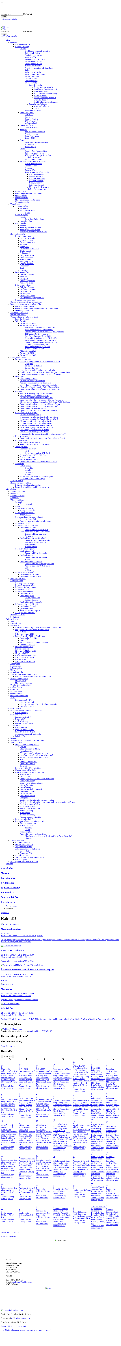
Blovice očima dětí (22, 649)
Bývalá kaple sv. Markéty (43, 87)
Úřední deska (15, 493)
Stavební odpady (26, 259)
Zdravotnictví (15, 725)
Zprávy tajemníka (26, 504)
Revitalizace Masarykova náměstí (32, 381)
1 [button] (91, 1065)
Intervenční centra (26, 785)
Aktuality (23, 276)
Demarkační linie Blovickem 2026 (97, 1214)
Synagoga (28, 168)
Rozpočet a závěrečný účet (25, 300)
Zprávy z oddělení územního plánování (39, 564)
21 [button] (74, 1158)
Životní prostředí (21, 447)
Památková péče (31, 547)
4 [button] (19, 1095)
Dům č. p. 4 (29, 117)
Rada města (24, 208)
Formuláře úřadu (16, 581)
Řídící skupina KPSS (28, 823)
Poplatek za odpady (27, 240)
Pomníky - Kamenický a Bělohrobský (39, 68)
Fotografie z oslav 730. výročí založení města (32, 630)
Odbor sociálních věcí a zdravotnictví (29, 517)
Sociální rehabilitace (27, 806)
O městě (13, 42)
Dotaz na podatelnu (17, 615)
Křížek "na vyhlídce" (32, 121)
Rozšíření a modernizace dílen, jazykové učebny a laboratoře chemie (45, 372)
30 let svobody (20, 632)
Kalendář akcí (15, 623)
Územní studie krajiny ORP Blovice (38, 453)
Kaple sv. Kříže (30, 57)
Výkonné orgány (21, 206)
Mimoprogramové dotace (24, 310)
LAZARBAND (79, 1066)
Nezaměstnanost (26, 751)
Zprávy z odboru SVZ (28, 519)
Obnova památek (21, 436)
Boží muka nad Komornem (35, 132)
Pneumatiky (24, 266)
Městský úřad (11, 489)
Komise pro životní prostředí (30, 228)
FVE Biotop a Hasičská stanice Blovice (34, 430)
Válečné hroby (30, 545)
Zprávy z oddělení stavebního (36, 557)
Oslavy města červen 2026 (25, 662)
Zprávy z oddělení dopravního (36, 553)
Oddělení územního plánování (31, 562)
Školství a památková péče (30, 611)
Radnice (28, 70)
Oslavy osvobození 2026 (24, 657)
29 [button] (37, 1066)
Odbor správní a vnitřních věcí (26, 525)
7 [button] (73, 1097)
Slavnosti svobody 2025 (24, 647)
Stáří (21, 759)
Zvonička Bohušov (41, 100)
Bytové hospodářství (22, 285)
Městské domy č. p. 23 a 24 (35, 59)
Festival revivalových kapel (30, 442)
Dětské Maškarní (97, 1217)
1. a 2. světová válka (41, 106)
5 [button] (36, 1096)
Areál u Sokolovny (22, 721)
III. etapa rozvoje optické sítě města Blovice (36, 421)
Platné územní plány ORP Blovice (37, 566)
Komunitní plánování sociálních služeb (29, 821)
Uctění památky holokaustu (25, 655)
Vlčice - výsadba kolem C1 (30, 459)
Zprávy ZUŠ (24, 851)
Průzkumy (28, 838)
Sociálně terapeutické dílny (30, 804)
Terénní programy (26, 811)
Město (8, 40)
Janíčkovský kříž (31, 123)
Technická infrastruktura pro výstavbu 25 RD (41, 342)
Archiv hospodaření (27, 281)
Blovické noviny (21, 713)
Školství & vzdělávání (23, 359)
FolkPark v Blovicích (27, 1159)
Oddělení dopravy (31, 600)
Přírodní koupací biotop (28, 379)
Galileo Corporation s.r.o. (20, 1318)
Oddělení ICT (20, 506)
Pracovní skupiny (26, 825)
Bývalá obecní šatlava (33, 110)
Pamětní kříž (29, 145)
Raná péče (24, 798)
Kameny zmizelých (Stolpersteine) (37, 172)
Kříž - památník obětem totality (45, 93)
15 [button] (92, 1121)
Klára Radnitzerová (36, 185)
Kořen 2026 (5, 1069)
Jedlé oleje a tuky (26, 257)
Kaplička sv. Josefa (41, 91)
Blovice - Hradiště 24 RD (34, 349)
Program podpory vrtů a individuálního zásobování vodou (36, 308)
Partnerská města (21, 198)
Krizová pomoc (25, 787)
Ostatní (36, 108)
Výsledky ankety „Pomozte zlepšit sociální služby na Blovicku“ (48, 836)
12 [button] (37, 1122)
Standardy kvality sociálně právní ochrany (35, 521)
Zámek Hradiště (31, 79)
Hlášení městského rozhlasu (20, 483)
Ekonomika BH (26, 291)
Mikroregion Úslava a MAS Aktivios (24, 862)
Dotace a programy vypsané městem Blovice (27, 304)
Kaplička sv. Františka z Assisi (45, 89)
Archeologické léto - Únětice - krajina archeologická (80, 1070)
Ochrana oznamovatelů (19, 696)
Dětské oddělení (21, 728)
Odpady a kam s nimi (23, 236)
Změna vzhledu (7, 1326)
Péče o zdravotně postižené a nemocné (34, 753)
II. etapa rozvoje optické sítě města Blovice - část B (39, 419)
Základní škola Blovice (23, 847)
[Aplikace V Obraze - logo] (11, 1029)
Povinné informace (17, 496)
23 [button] (107, 1153)
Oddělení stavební (26, 555)
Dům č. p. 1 (29, 115)
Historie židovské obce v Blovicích (33, 162)
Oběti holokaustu (31, 166)
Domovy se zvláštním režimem (31, 783)
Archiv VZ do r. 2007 (28, 355)
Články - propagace (27, 242)
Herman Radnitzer (36, 176)
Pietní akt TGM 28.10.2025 (25, 651)
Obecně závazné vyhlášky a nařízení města (26, 302)
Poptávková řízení (22, 319)
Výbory (27, 213)
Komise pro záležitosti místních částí (33, 232)
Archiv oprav (25, 293)
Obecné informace (27, 706)
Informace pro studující (33, 366)
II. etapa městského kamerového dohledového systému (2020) (43, 434)
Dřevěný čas (58, 1084)
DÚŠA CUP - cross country (96, 1127)
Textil (22, 268)
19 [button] (37, 1157)
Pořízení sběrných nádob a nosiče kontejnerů (36, 476)
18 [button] (20, 1156)
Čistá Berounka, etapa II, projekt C (38, 336)
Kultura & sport (21, 440)
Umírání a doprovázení (28, 762)
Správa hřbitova (16, 687)
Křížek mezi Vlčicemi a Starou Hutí (38, 155)
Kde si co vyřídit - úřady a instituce (28, 768)
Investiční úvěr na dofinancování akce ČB (40, 340)
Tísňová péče (25, 813)
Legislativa (24, 270)
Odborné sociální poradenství (31, 789)
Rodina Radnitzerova (37, 179)
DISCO (94, 1157)
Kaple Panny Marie (32, 136)
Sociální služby (16, 742)
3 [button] (1, 1096)
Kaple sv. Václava (31, 119)
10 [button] (2, 1122)
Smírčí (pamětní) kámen (33, 159)
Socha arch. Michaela (33, 72)
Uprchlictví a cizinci (27, 764)
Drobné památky (31, 83)
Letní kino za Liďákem (62, 1069)
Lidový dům (7, 868)
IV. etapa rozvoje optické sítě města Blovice (36, 423)
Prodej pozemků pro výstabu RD (32, 298)
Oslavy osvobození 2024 (24, 634)
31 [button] (74, 1063)
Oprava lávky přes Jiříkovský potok (33, 408)
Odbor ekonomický (22, 523)
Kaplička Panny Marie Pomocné (46, 102)
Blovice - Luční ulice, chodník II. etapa (34, 396)
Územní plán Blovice (18, 315)
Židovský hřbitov (31, 81)
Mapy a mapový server (19, 679)
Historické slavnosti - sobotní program (34, 642)
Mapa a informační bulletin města (27, 200)
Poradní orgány (21, 223)
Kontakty (28, 474)
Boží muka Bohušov (32, 53)
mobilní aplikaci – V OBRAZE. (40, 1031)
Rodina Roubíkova (36, 181)
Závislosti (23, 766)
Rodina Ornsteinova (36, 174)
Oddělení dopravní (27, 551)
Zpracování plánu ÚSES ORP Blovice (34, 455)
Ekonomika (24, 245)
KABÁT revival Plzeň (81, 1125)
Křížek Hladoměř (40, 96)
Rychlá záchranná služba (24, 730)
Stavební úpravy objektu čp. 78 (36, 345)
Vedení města (15, 204)
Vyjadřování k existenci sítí (20, 685)
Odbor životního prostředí (24, 508)
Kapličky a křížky (36, 85)
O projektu (29, 364)
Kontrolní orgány (21, 215)
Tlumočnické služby (27, 815)
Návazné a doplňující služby (30, 817)
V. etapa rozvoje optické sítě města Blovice (36, 425)
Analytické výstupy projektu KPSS (33, 834)
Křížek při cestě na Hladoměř (45, 98)
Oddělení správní (26, 608)
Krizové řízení (15, 670)
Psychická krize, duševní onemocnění (34, 757)
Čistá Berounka (25, 466)
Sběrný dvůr (24, 247)
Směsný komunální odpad (29, 249)
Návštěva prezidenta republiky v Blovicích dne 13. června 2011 (39, 628)
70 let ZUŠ (24, 640)
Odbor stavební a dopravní (25, 549)
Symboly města (21, 196)
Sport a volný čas (16, 715)
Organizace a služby (13, 708)
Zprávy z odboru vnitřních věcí (36, 530)
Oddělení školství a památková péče (33, 538)
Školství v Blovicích (18, 840)
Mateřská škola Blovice (24, 845)
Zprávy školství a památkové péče (37, 540)
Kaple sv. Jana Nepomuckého (36, 151)
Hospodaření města (17, 234)
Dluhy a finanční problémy (30, 749)
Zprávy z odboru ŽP (27, 511)
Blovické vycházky (26, 1098)
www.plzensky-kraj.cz (9, 1236)
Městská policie (16, 668)
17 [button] (2, 1157)
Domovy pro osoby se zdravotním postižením (37, 779)
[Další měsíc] (13, 1056)
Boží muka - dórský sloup (34, 153)
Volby (12, 698)
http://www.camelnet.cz (10, 1232)
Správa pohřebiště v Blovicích (36, 542)
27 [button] (2, 1066)
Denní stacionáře (26, 776)
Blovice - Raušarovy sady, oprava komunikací (37, 393)
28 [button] (20, 1066)
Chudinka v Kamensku (33, 55)
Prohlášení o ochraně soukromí (38, 1330)
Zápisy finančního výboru (34, 219)
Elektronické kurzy (32, 368)
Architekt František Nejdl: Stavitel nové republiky (60, 1211)
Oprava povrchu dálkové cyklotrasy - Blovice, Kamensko (41, 400)
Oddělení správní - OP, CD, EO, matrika (35, 532)
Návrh (27, 451)
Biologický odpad (26, 262)
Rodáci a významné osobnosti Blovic (29, 193)
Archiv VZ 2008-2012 (28, 325)
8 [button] (91, 1095)
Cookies (23, 1330)
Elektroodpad (25, 253)
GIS (26, 568)
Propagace (24, 279)
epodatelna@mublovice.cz (22, 1282)
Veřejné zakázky (21, 321)
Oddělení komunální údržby (30, 576)
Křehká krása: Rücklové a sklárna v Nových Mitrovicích (8, 1078)
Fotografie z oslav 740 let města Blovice (30, 636)
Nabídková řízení (26, 283)
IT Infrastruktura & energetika (26, 413)
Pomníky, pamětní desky (38, 104)
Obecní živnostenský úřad (25, 513)
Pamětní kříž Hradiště (33, 66)
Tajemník (18, 502)
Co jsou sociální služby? (24, 819)
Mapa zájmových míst (23, 683)
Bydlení (23, 747)
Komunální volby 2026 (23, 700)
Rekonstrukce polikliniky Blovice (37, 347)
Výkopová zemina (27, 264)
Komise (23, 225)
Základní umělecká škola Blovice (27, 849)
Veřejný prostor (21, 376)
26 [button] (37, 1186)
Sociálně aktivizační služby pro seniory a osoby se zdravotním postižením (47, 802)
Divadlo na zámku (110, 1158)
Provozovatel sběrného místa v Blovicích (40, 328)
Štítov (22, 140)
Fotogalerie (29, 472)
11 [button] (19, 1122)
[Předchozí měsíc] (2, 1056)
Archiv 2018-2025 (27, 353)
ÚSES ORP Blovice (27, 457)
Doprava (18, 391)
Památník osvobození (33, 157)
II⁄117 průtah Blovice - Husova (36, 334)
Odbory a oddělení (17, 500)
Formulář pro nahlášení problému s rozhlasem (32, 487)
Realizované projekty (18, 357)
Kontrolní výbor (26, 221)
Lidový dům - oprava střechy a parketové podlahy (38, 385)
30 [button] (54, 1066)
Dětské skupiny (21, 859)
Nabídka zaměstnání (18, 579)
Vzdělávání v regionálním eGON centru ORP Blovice (40, 362)
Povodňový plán (16, 672)
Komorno (23, 130)
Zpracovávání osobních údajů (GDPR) (24, 674)
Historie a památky (22, 47)
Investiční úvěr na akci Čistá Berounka (39, 330)
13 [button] (54, 1121)
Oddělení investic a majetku (30, 574)
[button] (98, 1153)
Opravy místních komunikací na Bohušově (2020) (38, 410)
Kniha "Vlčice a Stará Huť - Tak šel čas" (35, 445)
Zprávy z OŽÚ (25, 515)
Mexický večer (59, 1189)
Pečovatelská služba (27, 796)
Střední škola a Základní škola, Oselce (29, 857)
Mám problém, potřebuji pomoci (27, 745)
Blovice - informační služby (30, 415)
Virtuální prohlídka (22, 202)
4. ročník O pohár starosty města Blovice (97, 1189)
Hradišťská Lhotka (27, 113)
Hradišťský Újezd (26, 125)
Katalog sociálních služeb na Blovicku (29, 772)
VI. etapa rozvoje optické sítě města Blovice (36, 428)
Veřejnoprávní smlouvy (19, 313)
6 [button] (53, 1097)
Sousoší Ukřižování (32, 76)
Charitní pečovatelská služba (25, 770)
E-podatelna (14, 498)
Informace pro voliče (27, 702)
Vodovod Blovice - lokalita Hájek (32, 479)
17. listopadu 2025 (22, 653)
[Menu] (2, 2)
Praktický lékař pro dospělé (25, 732)
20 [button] (54, 1158)
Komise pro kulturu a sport (30, 230)
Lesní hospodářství (22, 272)
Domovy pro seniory (27, 781)
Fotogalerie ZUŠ (26, 853)
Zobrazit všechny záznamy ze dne (7, 1087)
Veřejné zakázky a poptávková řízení (24, 317)
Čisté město (19, 464)
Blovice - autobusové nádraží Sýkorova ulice (36, 398)
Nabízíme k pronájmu (28, 289)
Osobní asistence (26, 794)
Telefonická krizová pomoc (30, 808)
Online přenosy (16, 694)
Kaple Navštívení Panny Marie (36, 142)
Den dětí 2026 (20, 659)
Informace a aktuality (28, 238)
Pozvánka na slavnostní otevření (43, 1212)
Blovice (23, 49)
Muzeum (5, 873)
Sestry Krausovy (35, 183)
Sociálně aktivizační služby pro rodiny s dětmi (37, 800)
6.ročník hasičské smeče (97, 1158)
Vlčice (22, 149)
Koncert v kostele (97, 1124)
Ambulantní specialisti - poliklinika (28, 734)
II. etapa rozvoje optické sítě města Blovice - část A (39, 417)
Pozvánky (28, 828)
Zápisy (27, 830)
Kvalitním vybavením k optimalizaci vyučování (37, 370)
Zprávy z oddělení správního (35, 534)
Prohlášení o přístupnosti (10, 1330)
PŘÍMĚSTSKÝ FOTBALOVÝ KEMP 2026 (7, 1127)
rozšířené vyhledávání (9, 19)
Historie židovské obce (33, 164)
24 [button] (2, 1185)
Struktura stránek (19, 1326)
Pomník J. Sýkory (31, 134)
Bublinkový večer (60, 1129)
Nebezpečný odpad (27, 255)
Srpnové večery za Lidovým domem (60, 1125)
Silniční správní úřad (32, 598)
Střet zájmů (14, 617)
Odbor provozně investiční (25, 572)
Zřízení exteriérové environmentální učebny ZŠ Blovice (40, 374)
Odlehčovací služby (27, 791)
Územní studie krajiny (28, 449)
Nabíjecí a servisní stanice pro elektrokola (35, 383)
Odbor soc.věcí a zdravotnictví (26, 587)
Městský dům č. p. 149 (33, 64)
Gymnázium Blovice (23, 855)
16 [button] (107, 1123)
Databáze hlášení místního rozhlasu (28, 485)
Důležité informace (27, 274)
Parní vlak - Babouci (27, 645)
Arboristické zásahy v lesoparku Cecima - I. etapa (38, 462)
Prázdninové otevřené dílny (79, 1075)
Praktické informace (13, 619)
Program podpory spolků (24, 306)
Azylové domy (25, 774)
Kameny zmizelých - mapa (39, 187)
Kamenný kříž (30, 138)
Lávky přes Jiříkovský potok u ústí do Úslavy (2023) (39, 387)
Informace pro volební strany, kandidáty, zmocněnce (39, 704)
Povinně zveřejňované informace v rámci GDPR (33, 676)
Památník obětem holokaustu (35, 189)
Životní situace (15, 666)
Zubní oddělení (20, 736)
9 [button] (106, 1095)
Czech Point (14, 689)
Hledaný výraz (28, 14)
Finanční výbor (25, 217)
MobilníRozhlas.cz (17, 691)
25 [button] (20, 1185)
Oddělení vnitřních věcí (28, 528)
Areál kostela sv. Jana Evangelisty (37, 51)
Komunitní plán (26, 832)
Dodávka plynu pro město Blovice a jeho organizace (44, 332)
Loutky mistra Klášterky (81, 1078)
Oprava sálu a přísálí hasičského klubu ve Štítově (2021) (41, 389)
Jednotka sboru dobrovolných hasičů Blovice (27, 740)
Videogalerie (15, 664)
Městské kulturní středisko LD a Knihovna (26, 711)
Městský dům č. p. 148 (33, 62)
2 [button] (106, 1066)
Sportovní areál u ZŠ (23, 717)
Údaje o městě (20, 191)
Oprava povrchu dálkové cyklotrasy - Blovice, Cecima (40, 404)
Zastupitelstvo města (27, 210)
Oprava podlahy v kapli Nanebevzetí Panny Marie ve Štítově (42, 438)
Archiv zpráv (29, 559)
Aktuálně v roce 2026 (28, 351)
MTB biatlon (111, 1126)
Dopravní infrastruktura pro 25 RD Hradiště (41, 338)
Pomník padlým (30, 147)
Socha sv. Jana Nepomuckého (36, 74)
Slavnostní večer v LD (28, 638)
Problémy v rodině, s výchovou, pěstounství (36, 755)
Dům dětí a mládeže (22, 842)
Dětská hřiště (20, 719)
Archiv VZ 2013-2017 (28, 323)
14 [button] (74, 1122)
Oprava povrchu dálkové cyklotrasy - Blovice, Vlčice (40, 406)
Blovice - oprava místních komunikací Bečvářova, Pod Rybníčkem (45, 402)
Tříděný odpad (25, 251)
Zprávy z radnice (16, 481)
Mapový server (20, 681)
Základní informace (22, 45)
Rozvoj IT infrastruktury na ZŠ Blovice (34, 432)
